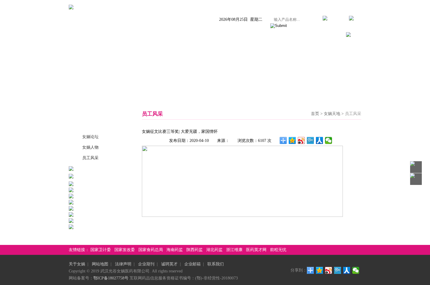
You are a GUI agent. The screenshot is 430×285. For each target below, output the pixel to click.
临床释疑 (183, 35)
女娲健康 (240, 35)
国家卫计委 (100, 250)
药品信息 (154, 35)
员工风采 (90, 158)
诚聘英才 (169, 264)
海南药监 (174, 250)
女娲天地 (269, 35)
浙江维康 (234, 250)
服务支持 (298, 35)
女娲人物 (90, 147)
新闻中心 (126, 35)
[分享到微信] (328, 140)
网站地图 (100, 264)
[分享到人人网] (319, 140)
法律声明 (123, 264)
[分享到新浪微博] (301, 140)
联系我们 (326, 35)
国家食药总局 (150, 250)
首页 (73, 35)
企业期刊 (146, 264)
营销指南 (212, 35)
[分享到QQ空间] (292, 140)
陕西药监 (194, 250)
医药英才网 (256, 250)
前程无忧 (278, 250)
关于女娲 (97, 35)
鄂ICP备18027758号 (110, 278)
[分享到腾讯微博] (310, 140)
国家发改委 (124, 250)
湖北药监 (214, 250)
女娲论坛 (90, 137)
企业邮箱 (192, 264)
